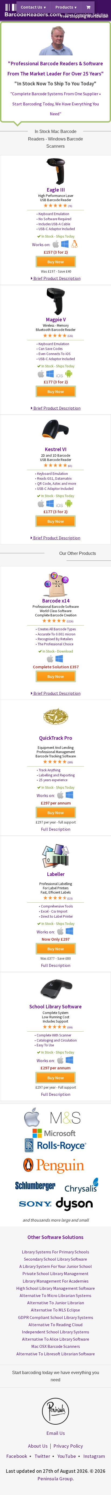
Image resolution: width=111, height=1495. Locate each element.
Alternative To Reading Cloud (55, 1324)
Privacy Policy (68, 1446)
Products (64, 7)
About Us (38, 1446)
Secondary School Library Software (55, 1259)
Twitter (42, 1456)
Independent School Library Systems (55, 1331)
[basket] (88, 7)
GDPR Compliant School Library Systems (55, 1317)
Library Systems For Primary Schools (55, 1251)
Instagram (94, 1456)
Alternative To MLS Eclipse (55, 1310)
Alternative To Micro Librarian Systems (55, 1295)
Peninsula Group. (55, 1478)
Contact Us (31, 7)
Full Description (55, 829)
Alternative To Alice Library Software (55, 1339)
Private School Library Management (55, 1273)
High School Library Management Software (55, 1288)
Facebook (16, 1456)
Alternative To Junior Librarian (55, 1302)
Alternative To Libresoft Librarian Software (55, 1353)
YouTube (66, 1456)
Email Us (55, 1433)
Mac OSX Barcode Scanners (55, 1346)
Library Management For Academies (56, 1281)
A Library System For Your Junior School (55, 1266)
